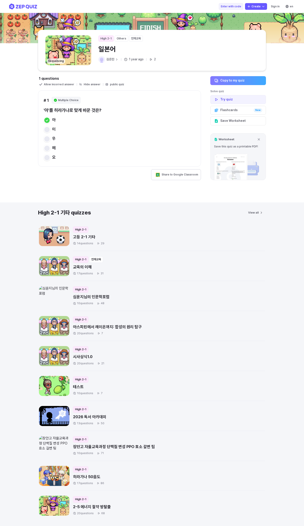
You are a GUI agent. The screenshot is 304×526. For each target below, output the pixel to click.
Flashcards (240, 110)
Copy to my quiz (232, 80)
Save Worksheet (233, 120)
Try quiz (226, 99)
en (291, 6)
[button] (238, 156)
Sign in (275, 6)
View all (253, 212)
